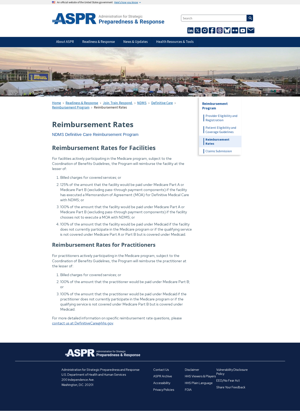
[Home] (84, 19)
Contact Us (161, 370)
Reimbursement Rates (217, 141)
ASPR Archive (162, 376)
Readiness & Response (98, 41)
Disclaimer (192, 370)
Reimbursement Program (215, 105)
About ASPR (65, 41)
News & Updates (135, 41)
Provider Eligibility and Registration (221, 118)
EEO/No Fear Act (228, 381)
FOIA (188, 390)
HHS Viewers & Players (200, 376)
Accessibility (161, 383)
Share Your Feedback (230, 387)
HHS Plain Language (199, 383)
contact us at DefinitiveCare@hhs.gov (82, 323)
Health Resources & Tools (175, 41)
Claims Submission (219, 151)
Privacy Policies (163, 390)
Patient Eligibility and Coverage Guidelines (221, 130)
